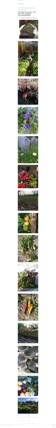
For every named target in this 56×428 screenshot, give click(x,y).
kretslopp (19, 8)
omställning (27, 8)
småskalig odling (19, 9)
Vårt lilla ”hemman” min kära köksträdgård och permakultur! (27, 13)
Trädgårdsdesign (24, 9)
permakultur (31, 8)
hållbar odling (22, 7)
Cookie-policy (10, 425)
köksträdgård (29, 7)
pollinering (34, 8)
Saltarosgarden (21, 0)
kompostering (33, 7)
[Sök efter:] (37, 0)
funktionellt (19, 7)
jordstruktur (26, 7)
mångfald (25, 8)
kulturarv (22, 8)
